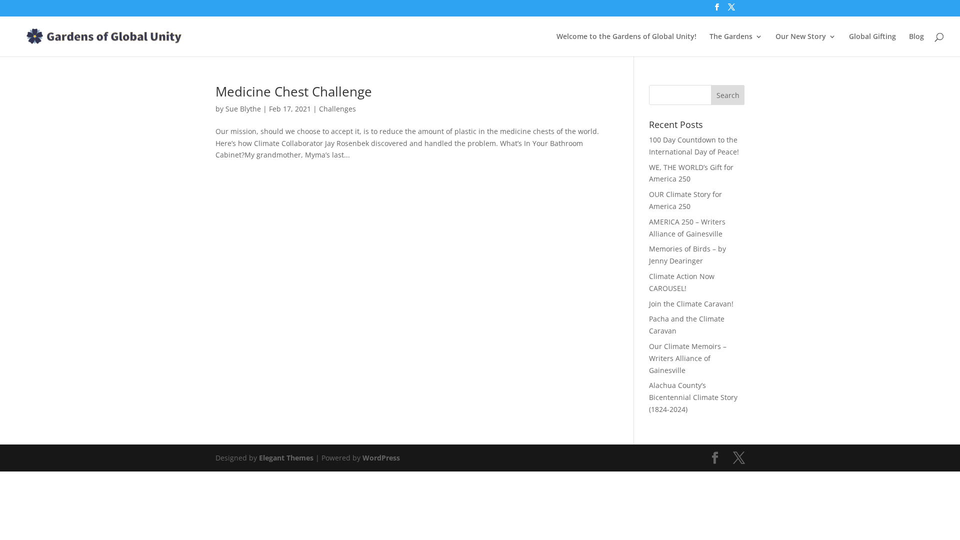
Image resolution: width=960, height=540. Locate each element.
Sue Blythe (243, 109)
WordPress (381, 457)
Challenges (337, 109)
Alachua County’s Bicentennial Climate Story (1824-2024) (693, 397)
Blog (916, 37)
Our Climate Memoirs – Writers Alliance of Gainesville (687, 358)
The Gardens (731, 37)
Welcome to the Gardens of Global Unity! (626, 37)
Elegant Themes (286, 457)
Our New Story (801, 37)
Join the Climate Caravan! (691, 303)
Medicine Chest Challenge (294, 91)
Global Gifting (872, 37)
